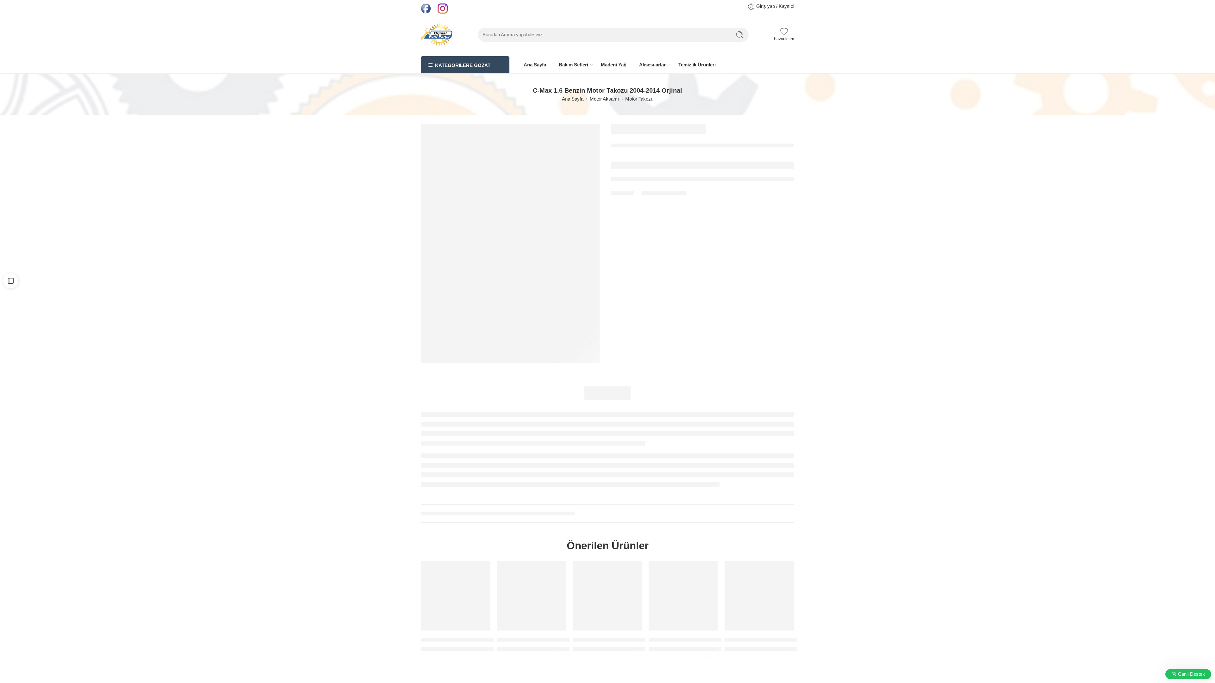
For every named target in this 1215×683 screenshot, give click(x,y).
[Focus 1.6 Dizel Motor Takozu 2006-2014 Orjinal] (683, 596)
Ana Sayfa (535, 64)
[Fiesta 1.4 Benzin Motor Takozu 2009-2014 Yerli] (607, 596)
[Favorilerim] (481, 569)
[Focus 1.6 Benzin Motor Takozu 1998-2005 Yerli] (531, 596)
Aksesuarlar (652, 64)
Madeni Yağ (613, 64)
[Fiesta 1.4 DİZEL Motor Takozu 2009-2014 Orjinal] (759, 596)
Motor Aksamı (604, 99)
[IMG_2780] (510, 243)
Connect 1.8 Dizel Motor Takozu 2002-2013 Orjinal (483, 640)
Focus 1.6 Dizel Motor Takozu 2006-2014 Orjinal (708, 640)
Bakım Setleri (573, 64)
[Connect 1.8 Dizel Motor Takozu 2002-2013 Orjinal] (455, 596)
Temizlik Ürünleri (697, 64)
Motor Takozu (639, 99)
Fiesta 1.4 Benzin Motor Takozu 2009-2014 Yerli (632, 640)
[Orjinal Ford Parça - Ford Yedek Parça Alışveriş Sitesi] (436, 34)
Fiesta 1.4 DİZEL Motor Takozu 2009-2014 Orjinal (785, 640)
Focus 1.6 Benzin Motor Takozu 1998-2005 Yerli (556, 640)
